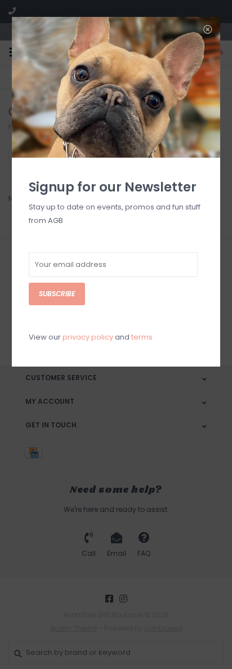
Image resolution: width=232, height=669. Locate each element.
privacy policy (88, 337)
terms (142, 337)
